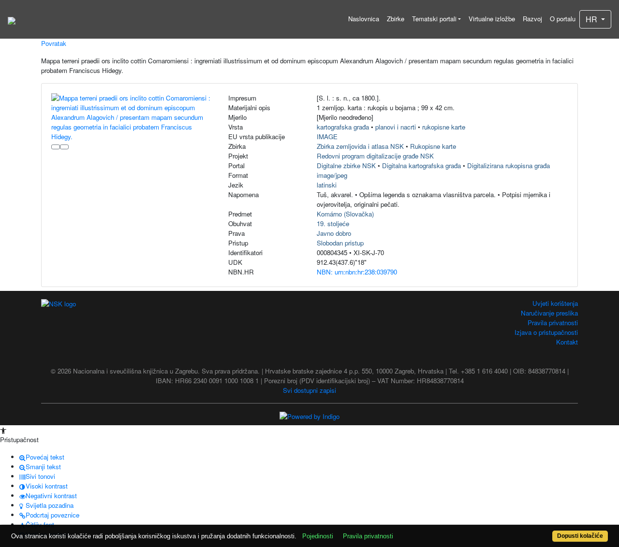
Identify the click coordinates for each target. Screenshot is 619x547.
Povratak (53, 43)
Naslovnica (363, 18)
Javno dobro (334, 233)
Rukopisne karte (433, 146)
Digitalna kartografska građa (421, 165)
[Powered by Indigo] (309, 415)
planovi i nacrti (395, 126)
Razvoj (532, 18)
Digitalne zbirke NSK (346, 165)
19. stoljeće (333, 223)
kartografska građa (343, 126)
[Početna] (11, 19)
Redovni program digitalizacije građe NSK (375, 155)
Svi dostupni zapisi (309, 390)
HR (592, 19)
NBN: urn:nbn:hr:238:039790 (357, 271)
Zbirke (395, 18)
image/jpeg (332, 175)
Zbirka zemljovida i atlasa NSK (360, 146)
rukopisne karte (443, 126)
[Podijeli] (64, 146)
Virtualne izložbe (492, 18)
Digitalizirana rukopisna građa (508, 165)
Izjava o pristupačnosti (546, 332)
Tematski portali (434, 18)
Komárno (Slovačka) (345, 213)
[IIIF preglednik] (55, 146)
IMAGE (327, 136)
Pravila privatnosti (553, 322)
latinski (327, 184)
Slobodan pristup (340, 242)
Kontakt (567, 341)
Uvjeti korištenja (555, 303)
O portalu (562, 18)
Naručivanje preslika (549, 312)
